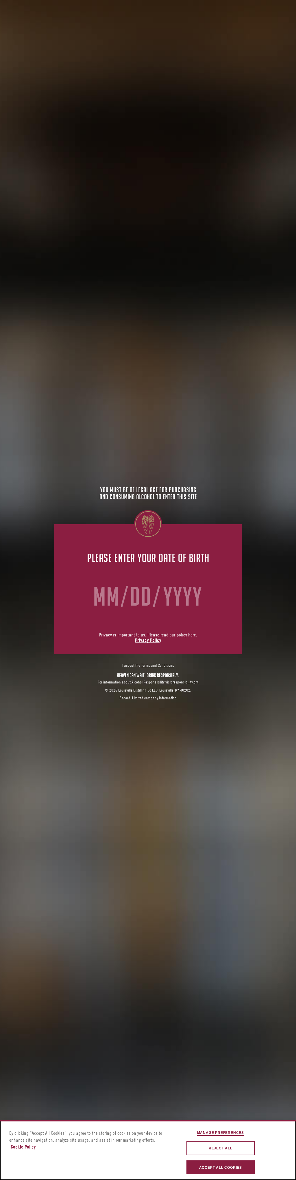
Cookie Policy (23, 1147)
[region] (148, 1150)
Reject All (220, 1148)
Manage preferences (220, 1133)
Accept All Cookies (220, 1168)
